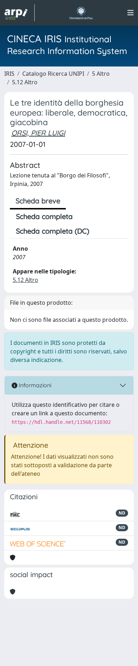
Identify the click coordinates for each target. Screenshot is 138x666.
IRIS (9, 74)
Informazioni (34, 385)
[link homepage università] (81, 12)
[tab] (101, 231)
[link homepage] (19, 12)
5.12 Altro (25, 82)
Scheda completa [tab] (44, 216)
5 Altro (101, 74)
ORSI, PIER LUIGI (38, 132)
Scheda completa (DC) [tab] (52, 231)
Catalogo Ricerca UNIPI (53, 74)
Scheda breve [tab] (38, 200)
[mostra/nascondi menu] (130, 12)
